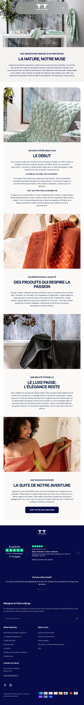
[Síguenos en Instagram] (10, 685)
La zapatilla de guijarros (12, 637)
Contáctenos (8, 656)
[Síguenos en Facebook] (5, 685)
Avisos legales (43, 640)
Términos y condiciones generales (51, 644)
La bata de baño (9, 640)
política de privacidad (46, 633)
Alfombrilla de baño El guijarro (15, 633)
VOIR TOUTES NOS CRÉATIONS (42, 510)
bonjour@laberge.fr (11, 675)
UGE (39, 648)
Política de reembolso (46, 637)
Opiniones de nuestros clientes (15, 652)
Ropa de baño (9, 644)
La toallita (7, 648)
